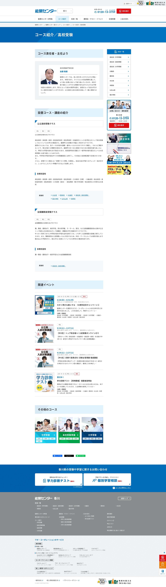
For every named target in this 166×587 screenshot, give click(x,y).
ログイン (162, 573)
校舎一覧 (74, 19)
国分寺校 (55, 199)
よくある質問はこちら (123, 487)
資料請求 (162, 560)
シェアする (58, 455)
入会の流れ (124, 19)
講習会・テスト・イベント (93, 19)
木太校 (54, 195)
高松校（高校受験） (82, 195)
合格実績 (112, 19)
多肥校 (73, 199)
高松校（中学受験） (116, 57)
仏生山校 (65, 199)
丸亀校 (70, 195)
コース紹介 (62, 19)
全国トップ (124, 498)
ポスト (70, 455)
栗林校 (62, 195)
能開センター (39, 24)
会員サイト (129, 3)
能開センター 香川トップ (53, 24)
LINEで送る (81, 455)
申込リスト (163, 566)
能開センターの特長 (45, 19)
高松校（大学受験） (116, 66)
